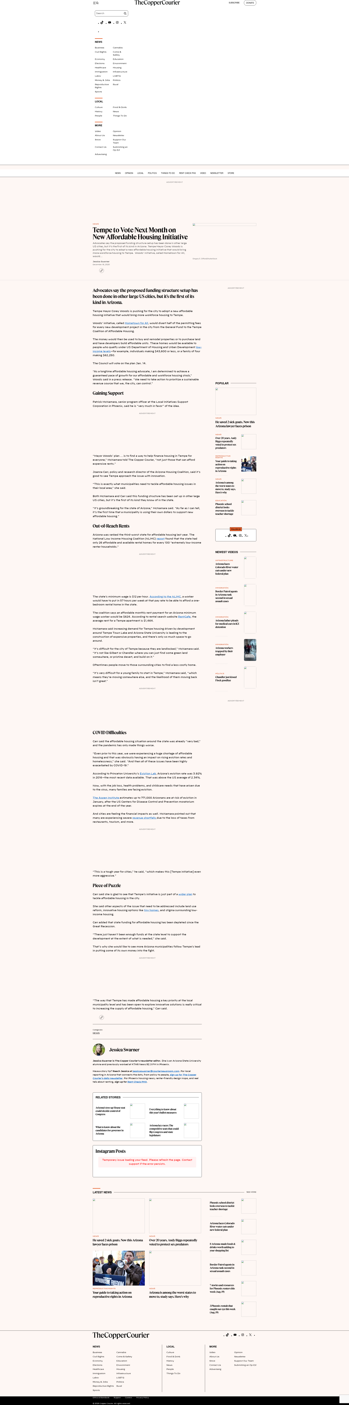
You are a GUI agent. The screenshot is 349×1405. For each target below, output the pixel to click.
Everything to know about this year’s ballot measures (163, 1111)
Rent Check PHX (187, 173)
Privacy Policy (142, 1397)
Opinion (117, 131)
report (161, 539)
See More (251, 1192)
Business (99, 48)
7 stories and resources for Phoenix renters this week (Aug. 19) (222, 1288)
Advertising (101, 154)
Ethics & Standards (101, 1397)
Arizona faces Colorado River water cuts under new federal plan (226, 568)
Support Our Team (244, 1361)
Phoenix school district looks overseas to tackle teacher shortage (224, 508)
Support (117, 1397)
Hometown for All (136, 323)
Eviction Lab (148, 774)
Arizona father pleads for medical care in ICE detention (227, 624)
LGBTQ (117, 76)
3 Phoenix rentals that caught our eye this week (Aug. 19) (222, 1309)
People (98, 116)
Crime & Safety (124, 1357)
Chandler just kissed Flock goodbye (226, 679)
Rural (115, 85)
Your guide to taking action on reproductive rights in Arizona (226, 466)
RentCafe (184, 617)
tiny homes (151, 910)
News (116, 112)
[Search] (125, 13)
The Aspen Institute (106, 798)
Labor (98, 76)
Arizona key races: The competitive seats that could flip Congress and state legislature (164, 1130)
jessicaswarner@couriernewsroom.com (156, 1071)
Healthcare (100, 68)
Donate (250, 2)
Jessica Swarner (101, 262)
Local (140, 173)
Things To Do (120, 116)
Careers (128, 1397)
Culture (99, 107)
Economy (100, 59)
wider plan (185, 894)
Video (98, 131)
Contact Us (100, 147)
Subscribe (234, 2)
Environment (120, 64)
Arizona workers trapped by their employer (224, 651)
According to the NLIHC (165, 597)
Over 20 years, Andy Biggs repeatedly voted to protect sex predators (226, 442)
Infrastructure (120, 72)
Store (98, 140)
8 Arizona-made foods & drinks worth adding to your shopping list (222, 1247)
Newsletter (118, 136)
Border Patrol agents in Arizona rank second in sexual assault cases (226, 596)
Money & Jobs (102, 80)
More (213, 1346)
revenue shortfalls (144, 818)
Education (118, 59)
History (98, 112)
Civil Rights (100, 52)
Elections (99, 64)
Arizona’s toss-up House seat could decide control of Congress (110, 1111)
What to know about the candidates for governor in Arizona (110, 1130)
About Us (100, 136)
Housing (117, 68)
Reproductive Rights (104, 1288)
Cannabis (118, 48)
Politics (116, 80)
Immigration (101, 72)
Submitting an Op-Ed (245, 1365)
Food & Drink (120, 107)
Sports (98, 92)
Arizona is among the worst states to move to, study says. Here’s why (225, 487)
